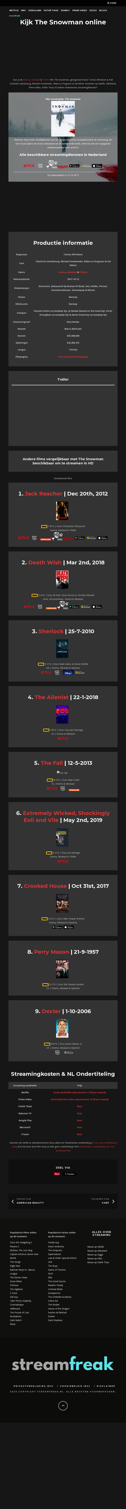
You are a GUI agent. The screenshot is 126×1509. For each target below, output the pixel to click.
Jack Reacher (43, 493)
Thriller (46, 79)
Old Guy (14, 1296)
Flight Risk (15, 1265)
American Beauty (30, 1202)
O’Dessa (14, 1285)
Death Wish (45, 562)
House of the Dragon (58, 1308)
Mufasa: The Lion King (21, 1250)
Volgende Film (100, 1199)
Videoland (34, 10)
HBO (23, 10)
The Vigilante (16, 1289)
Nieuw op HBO (94, 1258)
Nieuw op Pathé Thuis (98, 1262)
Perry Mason (51, 951)
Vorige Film (24, 1199)
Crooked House (45, 886)
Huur (79, 1106)
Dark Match (16, 1320)
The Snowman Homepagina (73, 356)
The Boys (53, 1265)
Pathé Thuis (51, 10)
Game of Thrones (57, 1269)
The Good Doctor (57, 1281)
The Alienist (52, 697)
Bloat (12, 1324)
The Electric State (18, 1277)
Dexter (51, 1011)
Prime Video (79, 10)
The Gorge (15, 1261)
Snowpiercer (54, 1293)
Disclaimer (106, 1386)
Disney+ (65, 10)
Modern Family (55, 1285)
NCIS (50, 1273)
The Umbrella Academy (59, 1296)
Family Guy (53, 1242)
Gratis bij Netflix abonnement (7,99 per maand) (79, 1092)
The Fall (52, 763)
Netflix (13, 10)
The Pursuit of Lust (19, 1312)
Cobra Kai (53, 1300)
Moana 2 (14, 1246)
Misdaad (35, 79)
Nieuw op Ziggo (95, 1254)
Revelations (16, 1316)
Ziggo (93, 10)
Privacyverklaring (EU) (34, 1386)
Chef (105, 1202)
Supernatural (54, 1254)
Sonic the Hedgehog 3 (21, 1242)
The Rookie (53, 1304)
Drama (26, 79)
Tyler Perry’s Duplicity (20, 1300)
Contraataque (17, 1304)
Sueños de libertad (57, 1312)
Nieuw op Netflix (95, 1246)
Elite (50, 1277)
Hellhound (15, 1308)
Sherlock (51, 631)
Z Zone (13, 1293)
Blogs (103, 10)
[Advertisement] (63, 52)
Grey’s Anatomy (56, 1246)
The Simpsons (55, 1250)
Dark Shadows (55, 1320)
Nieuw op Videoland (97, 1250)
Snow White (16, 1281)
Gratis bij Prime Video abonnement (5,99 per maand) (80, 1099)
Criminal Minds (55, 1289)
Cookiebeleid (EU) (75, 1386)
